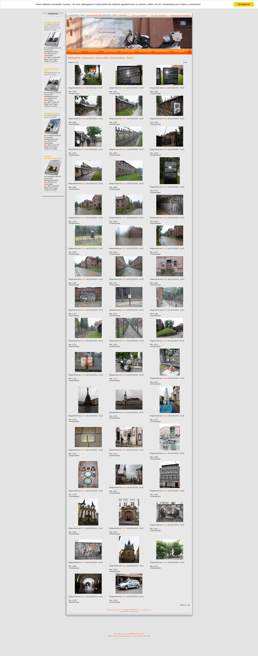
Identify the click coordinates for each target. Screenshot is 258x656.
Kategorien (88, 58)
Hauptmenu (76, 51)
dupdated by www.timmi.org (129, 611)
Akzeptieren (244, 4)
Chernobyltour (117, 58)
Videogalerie (145, 51)
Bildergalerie (127, 51)
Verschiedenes (162, 51)
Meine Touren (110, 51)
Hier (45, 54)
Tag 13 (130, 58)
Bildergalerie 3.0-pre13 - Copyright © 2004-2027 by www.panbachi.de (129, 609)
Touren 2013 (102, 58)
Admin (83, 88)
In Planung (179, 51)
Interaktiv (93, 51)
